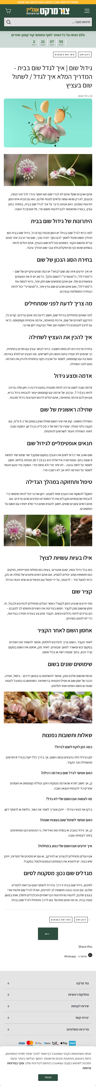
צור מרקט (82, 983)
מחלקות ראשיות (78, 994)
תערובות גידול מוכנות (23, 397)
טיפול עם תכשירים (41, 580)
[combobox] (48, 22)
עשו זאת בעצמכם (65, 54)
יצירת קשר (82, 1017)
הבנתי (48, 1077)
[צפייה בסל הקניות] (8, 10)
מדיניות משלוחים (78, 1029)
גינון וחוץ (85, 54)
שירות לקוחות (80, 1006)
